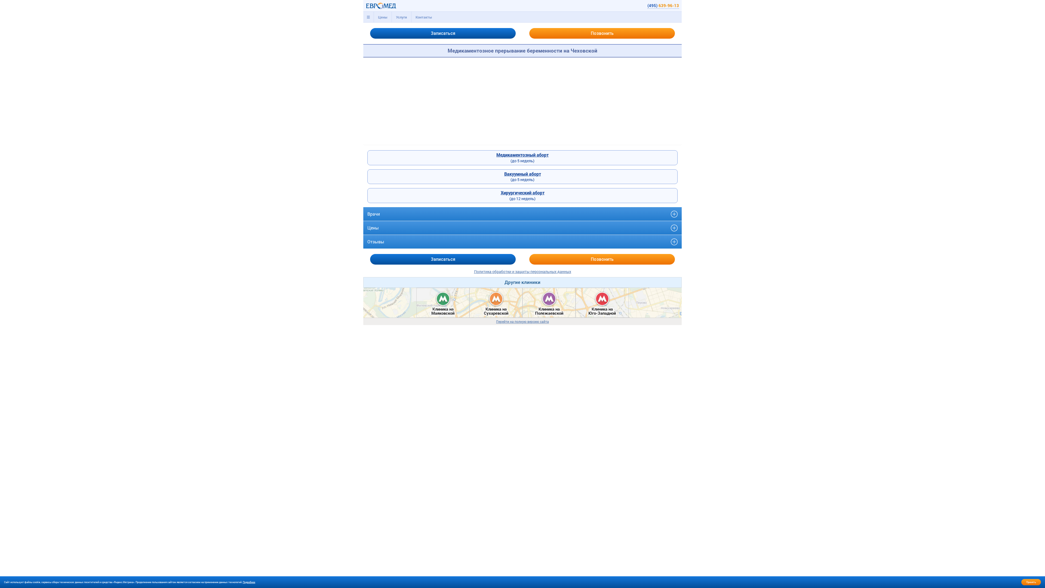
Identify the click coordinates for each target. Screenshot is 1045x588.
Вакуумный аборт (522, 174)
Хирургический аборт (523, 192)
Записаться (443, 33)
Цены (383, 17)
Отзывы (375, 241)
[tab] (368, 17)
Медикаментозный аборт (522, 155)
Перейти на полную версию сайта (522, 322)
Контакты (424, 17)
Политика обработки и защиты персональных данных (522, 271)
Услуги (401, 17)
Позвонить (602, 33)
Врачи (373, 214)
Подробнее (249, 582)
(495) (663, 5)
